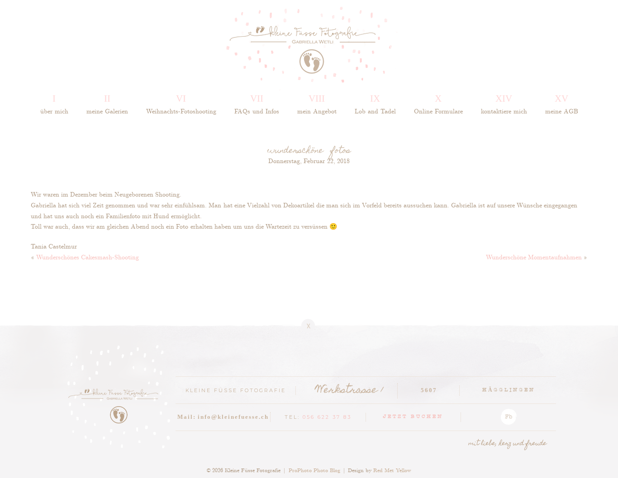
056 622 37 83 (327, 417)
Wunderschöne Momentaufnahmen (534, 256)
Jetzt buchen (413, 417)
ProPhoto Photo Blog (314, 470)
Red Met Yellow (392, 470)
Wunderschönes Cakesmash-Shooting (87, 256)
